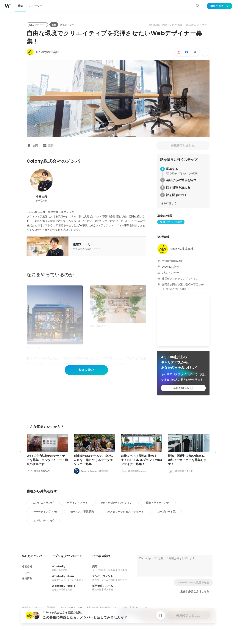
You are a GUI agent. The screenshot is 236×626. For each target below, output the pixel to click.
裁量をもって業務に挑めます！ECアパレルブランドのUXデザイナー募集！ (141, 460)
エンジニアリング (43, 502)
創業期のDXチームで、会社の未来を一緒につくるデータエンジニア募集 (94, 460)
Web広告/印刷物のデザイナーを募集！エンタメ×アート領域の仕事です (47, 460)
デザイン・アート (77, 502)
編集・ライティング (157, 502)
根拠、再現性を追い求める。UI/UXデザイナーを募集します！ (187, 460)
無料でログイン (219, 6)
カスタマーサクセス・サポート (125, 511)
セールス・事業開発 (82, 511)
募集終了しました (183, 145)
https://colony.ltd (172, 260)
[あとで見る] (205, 52)
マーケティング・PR (45, 511)
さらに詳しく (169, 203)
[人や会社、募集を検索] (197, 6)
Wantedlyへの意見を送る (193, 582)
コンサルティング (43, 520)
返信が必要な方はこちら (194, 591)
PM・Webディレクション (116, 502)
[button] (32, 556)
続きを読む (86, 370)
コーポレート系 (166, 511)
